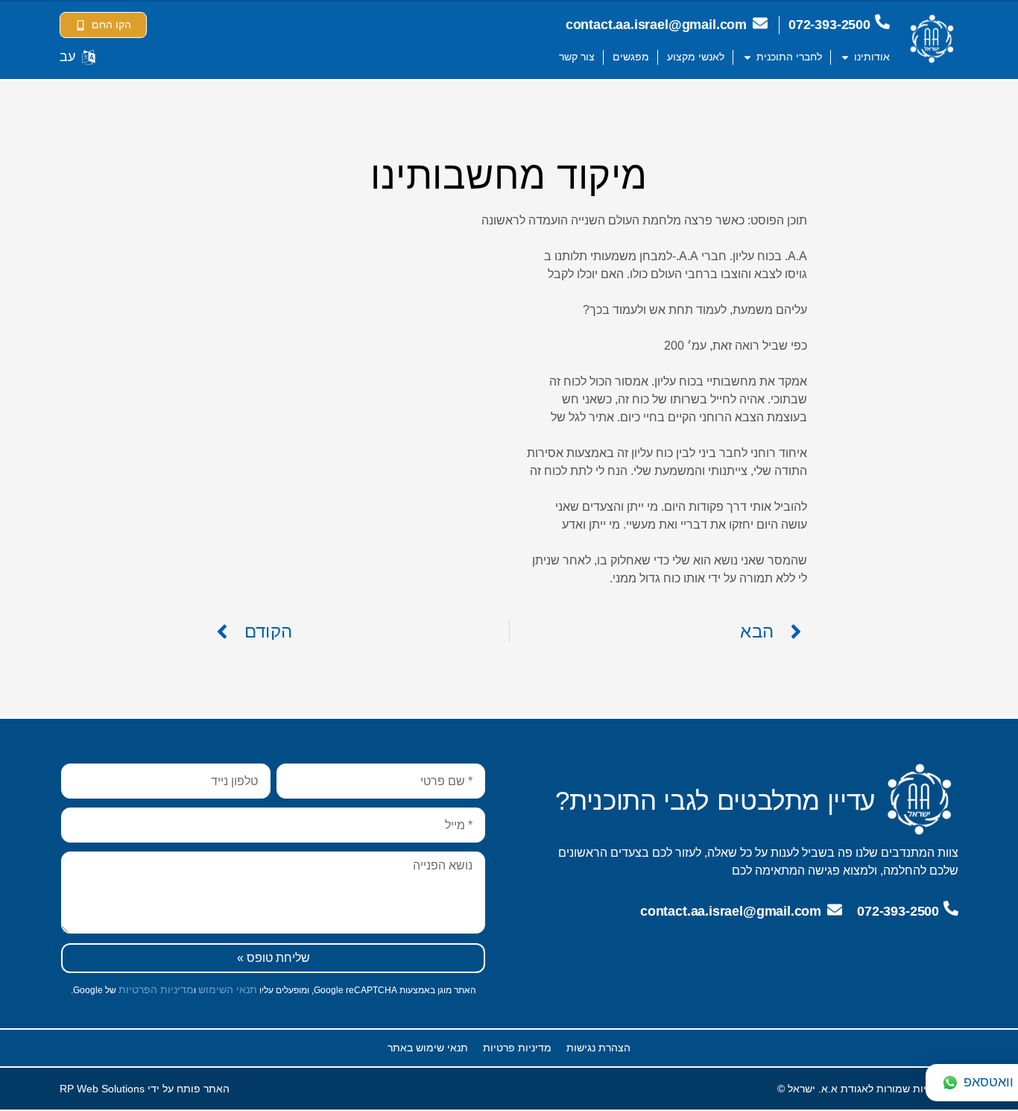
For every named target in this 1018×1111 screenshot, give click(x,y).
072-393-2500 (829, 24)
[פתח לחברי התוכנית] (747, 57)
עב (67, 56)
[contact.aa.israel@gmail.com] (760, 23)
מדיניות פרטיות (517, 1048)
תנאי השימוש (227, 989)
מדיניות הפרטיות (156, 989)
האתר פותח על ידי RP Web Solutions (145, 1089)
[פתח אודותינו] (845, 57)
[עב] (88, 57)
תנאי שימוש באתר (428, 1048)
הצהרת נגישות (598, 1048)
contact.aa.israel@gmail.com (656, 24)
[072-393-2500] (882, 21)
